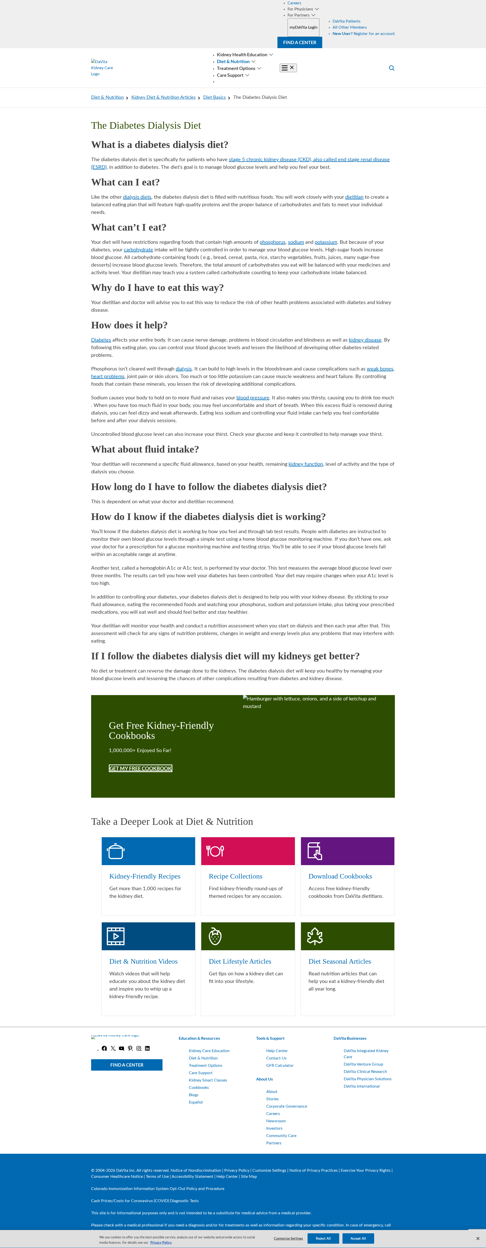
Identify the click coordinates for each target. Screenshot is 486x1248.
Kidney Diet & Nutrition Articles (163, 97)
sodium (296, 242)
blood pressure (252, 397)
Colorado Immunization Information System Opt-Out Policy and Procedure (157, 1189)
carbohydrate (138, 249)
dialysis (184, 368)
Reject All (323, 1238)
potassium (326, 242)
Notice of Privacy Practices (313, 1170)
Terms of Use (157, 1177)
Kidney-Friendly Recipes (144, 876)
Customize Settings (269, 1170)
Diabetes (101, 340)
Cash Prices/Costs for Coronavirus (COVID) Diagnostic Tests (145, 1201)
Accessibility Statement (192, 1177)
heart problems (108, 376)
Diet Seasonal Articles (340, 961)
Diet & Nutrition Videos (143, 961)
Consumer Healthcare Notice (117, 1177)
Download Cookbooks (340, 876)
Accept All (358, 1238)
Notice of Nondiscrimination (196, 1170)
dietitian (354, 197)
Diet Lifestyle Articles (240, 961)
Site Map (249, 1177)
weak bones (380, 368)
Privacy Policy (236, 1170)
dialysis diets (137, 197)
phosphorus (273, 242)
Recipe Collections (235, 876)
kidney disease (365, 340)
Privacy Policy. (161, 1242)
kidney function (306, 464)
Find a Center (299, 42)
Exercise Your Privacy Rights (366, 1170)
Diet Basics (214, 97)
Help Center (227, 1177)
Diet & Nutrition (107, 97)
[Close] (477, 1238)
